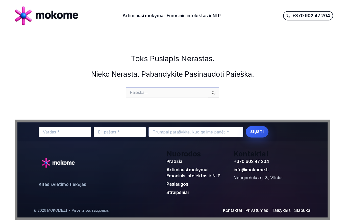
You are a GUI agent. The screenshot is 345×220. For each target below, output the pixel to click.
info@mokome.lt (251, 169)
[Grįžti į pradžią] (59, 163)
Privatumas (256, 210)
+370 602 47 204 (251, 161)
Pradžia (174, 161)
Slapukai (302, 210)
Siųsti (257, 131)
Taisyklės (281, 210)
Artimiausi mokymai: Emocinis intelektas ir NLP (171, 15)
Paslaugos (177, 184)
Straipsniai (177, 192)
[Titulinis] (63, 16)
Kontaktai (232, 210)
